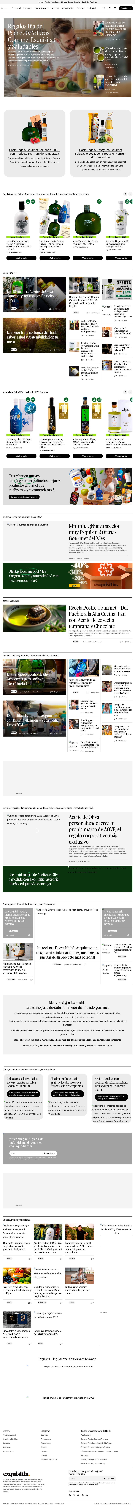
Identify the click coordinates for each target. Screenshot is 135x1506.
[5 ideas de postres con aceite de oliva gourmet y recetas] (107, 670)
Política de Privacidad (15, 1159)
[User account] (109, 8)
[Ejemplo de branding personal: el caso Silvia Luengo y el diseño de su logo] (107, 708)
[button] (2, 8)
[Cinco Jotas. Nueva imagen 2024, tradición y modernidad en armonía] (17, 1319)
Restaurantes (112, 931)
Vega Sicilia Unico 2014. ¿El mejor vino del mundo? (122, 347)
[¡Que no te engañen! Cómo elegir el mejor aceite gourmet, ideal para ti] (17, 1232)
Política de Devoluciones (45, 1503)
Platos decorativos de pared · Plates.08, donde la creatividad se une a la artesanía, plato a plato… (17, 968)
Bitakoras (90, 1359)
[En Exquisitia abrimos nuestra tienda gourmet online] (79, 1276)
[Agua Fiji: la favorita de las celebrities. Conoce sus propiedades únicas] (84, 668)
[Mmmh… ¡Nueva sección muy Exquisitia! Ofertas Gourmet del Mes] (36, 539)
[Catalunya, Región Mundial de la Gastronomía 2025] (48, 1319)
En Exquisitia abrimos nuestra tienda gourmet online (77, 1290)
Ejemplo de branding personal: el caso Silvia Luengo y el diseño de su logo (123, 709)
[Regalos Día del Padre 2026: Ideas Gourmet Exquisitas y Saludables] (67, 57)
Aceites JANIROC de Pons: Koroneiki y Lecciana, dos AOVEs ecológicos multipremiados (90, 326)
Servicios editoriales (10, 1439)
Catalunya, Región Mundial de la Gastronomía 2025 (48, 1332)
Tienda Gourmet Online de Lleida (96, 1430)
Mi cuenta (84, 1455)
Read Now (93, 2)
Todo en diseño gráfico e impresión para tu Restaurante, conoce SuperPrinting (123, 970)
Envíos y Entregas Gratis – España (94, 1459)
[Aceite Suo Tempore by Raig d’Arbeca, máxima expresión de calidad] (74, 371)
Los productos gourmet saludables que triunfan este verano (89, 705)
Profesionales (57, 964)
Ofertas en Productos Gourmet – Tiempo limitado (99, 1451)
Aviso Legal (6, 1503)
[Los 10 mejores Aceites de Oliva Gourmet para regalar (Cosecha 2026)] (34, 294)
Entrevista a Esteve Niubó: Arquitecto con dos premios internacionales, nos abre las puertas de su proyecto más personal (67, 952)
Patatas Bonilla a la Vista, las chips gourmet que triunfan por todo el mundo (123, 366)
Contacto (6, 1443)
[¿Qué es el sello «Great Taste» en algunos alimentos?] (107, 332)
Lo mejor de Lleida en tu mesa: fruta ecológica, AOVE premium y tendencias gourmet (123, 311)
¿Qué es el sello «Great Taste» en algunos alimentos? (122, 331)
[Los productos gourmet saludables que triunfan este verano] (74, 705)
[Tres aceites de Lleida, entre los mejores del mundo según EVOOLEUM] (111, 84)
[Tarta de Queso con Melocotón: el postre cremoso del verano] (74, 746)
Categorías (45, 1430)
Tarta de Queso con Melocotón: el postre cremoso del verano (90, 745)
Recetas (75, 641)
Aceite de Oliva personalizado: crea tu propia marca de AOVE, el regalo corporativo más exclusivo (95, 829)
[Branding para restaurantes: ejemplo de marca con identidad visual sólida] (74, 724)
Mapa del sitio (8, 1451)
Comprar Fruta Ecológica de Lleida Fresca (96, 1443)
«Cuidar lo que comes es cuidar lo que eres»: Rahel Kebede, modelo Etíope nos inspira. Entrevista (48, 1291)
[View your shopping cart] (115, 8)
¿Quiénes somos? (9, 1435)
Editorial (41, 2)
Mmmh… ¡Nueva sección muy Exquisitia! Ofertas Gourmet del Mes (95, 532)
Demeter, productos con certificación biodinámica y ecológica (17, 1290)
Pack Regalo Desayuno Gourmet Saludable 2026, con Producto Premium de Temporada (100, 153)
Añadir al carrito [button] (21, 258)
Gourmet (13, 349)
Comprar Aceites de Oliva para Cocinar (95, 1447)
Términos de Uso (34, 1159)
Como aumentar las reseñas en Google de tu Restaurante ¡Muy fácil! (123, 948)
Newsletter (7, 1447)
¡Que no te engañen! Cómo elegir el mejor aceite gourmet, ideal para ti (16, 1246)
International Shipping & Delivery (93, 1463)
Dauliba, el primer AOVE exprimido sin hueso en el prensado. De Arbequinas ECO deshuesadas (90, 349)
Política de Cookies (30, 1503)
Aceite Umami (86, 1435)
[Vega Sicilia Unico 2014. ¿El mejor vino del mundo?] (107, 349)
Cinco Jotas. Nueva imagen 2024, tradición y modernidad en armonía (16, 1334)
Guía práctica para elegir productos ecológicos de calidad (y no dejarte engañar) (123, 731)
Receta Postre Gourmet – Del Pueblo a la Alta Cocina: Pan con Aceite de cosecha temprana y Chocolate (98, 617)
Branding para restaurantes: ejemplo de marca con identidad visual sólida (90, 725)
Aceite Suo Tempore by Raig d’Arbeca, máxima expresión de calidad (90, 371)
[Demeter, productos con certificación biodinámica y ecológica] (17, 1276)
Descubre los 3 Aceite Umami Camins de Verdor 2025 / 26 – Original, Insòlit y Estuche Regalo (84, 302)
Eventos (40, 1343)
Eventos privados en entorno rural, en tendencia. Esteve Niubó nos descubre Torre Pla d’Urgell (123, 687)
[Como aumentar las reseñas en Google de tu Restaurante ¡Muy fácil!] (107, 948)
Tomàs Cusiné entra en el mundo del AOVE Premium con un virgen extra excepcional (79, 1247)
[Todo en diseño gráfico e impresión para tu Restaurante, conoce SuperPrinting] (107, 969)
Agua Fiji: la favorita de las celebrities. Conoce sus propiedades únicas (82, 683)
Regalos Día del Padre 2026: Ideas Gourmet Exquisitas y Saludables (67, 2)
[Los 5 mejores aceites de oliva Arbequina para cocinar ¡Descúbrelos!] (34, 677)
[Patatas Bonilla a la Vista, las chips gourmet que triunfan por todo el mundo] (107, 365)
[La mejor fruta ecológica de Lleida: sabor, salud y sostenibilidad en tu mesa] (34, 335)
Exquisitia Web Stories (49, 1459)
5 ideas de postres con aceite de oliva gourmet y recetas (122, 668)
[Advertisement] (67, 777)
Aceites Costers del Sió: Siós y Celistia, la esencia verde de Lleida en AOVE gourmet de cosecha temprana (48, 1247)
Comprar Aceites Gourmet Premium (94, 1439)
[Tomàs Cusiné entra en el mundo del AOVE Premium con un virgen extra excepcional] (79, 1232)
